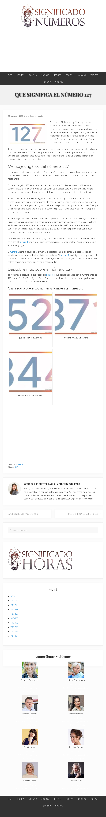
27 (22, 281)
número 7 (64, 255)
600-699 (14, 622)
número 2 (14, 251)
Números (19, 464)
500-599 (14, 618)
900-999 (14, 636)
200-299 (14, 605)
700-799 (14, 627)
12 (18, 281)
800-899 (14, 631)
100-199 (14, 600)
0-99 (12, 596)
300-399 (14, 609)
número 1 (23, 242)
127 (16, 467)
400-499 (14, 613)
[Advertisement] (53, 52)
